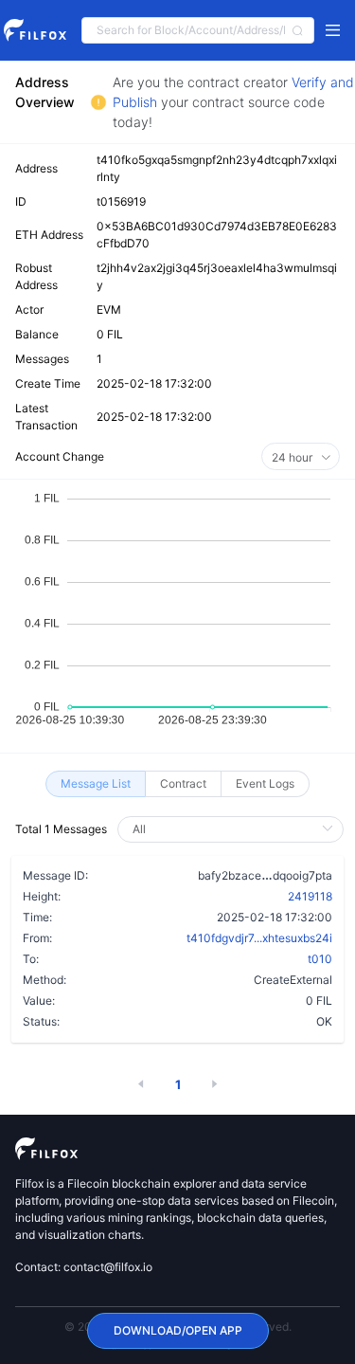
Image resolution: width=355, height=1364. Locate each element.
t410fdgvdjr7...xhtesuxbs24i (259, 938)
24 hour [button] (293, 457)
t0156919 (121, 201)
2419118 (310, 896)
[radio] (95, 784)
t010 (320, 959)
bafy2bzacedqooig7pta (265, 874)
